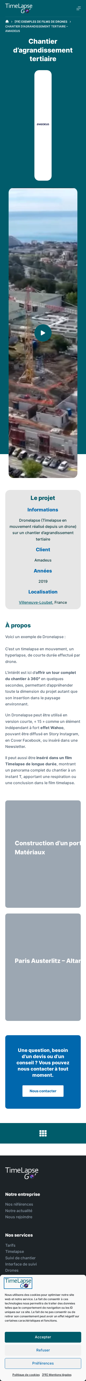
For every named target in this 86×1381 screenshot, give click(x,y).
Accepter (43, 1337)
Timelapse (14, 1251)
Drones (12, 1270)
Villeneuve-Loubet (35, 602)
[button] (43, 333)
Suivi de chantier (20, 1257)
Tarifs (10, 1245)
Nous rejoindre (18, 1216)
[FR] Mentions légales (56, 1374)
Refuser (43, 1350)
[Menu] (78, 8)
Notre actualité (18, 1210)
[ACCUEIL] (7, 21)
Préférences (43, 1363)
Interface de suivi (21, 1264)
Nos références (19, 1204)
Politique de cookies (26, 1374)
